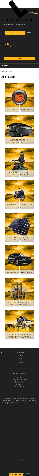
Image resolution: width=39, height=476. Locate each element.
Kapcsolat (20, 362)
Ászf (20, 359)
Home (2, 71)
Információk (20, 352)
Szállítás (20, 356)
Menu (19, 58)
